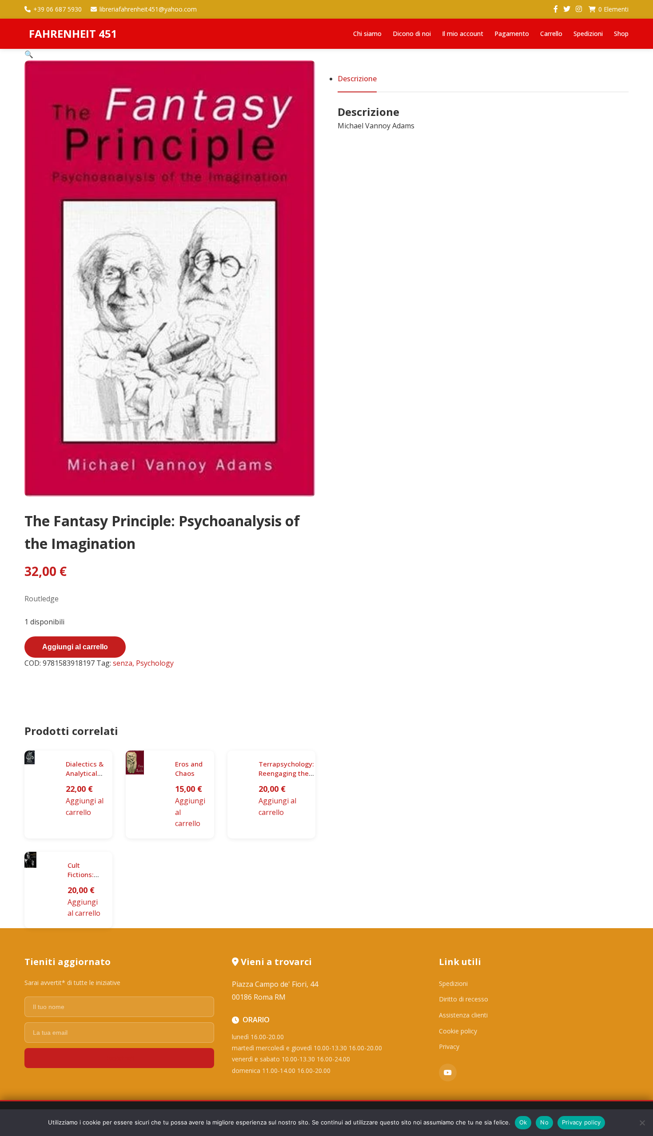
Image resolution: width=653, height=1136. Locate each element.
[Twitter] (566, 9)
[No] (641, 1122)
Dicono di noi (412, 33)
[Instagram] (579, 9)
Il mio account (462, 33)
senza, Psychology (143, 663)
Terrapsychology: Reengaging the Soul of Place (286, 773)
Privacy (449, 1046)
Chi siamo (367, 33)
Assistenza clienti (463, 1015)
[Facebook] (555, 9)
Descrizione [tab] (357, 78)
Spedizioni (588, 33)
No (544, 1122)
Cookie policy (458, 1031)
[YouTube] (448, 1072)
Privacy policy (581, 1122)
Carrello (551, 33)
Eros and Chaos (189, 768)
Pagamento (511, 33)
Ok (523, 1122)
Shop (621, 33)
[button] (28, 54)
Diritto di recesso (463, 999)
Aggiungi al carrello (75, 647)
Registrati (119, 1058)
